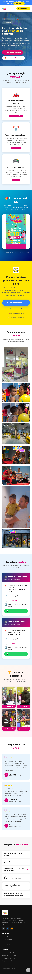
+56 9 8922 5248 (13, 643)
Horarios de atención (7, 945)
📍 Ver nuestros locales (13, 52)
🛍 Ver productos (23, 8)
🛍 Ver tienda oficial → (16, 302)
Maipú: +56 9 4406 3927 (8, 953)
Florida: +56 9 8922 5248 (9, 955)
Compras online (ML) (7, 961)
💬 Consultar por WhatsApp (16, 611)
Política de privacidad (17, 969)
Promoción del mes (7, 939)
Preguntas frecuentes (8, 942)
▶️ (12, 929)
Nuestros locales (6, 937)
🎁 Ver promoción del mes (13, 58)
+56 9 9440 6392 (13, 600)
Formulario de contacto (8, 958)
